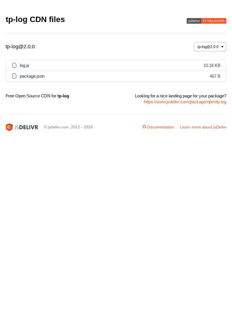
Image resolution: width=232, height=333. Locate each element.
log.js (24, 65)
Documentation (160, 127)
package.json (32, 76)
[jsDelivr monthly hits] (206, 21)
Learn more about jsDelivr (203, 127)
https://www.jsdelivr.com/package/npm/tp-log (185, 101)
